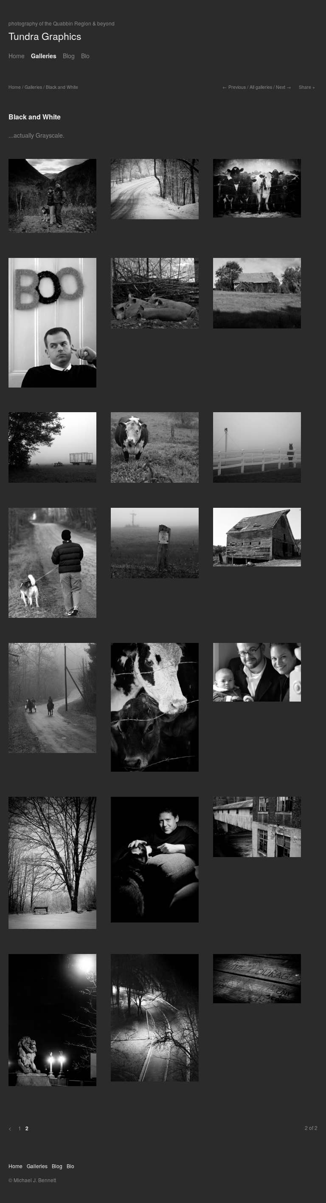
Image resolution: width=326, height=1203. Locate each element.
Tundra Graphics (45, 36)
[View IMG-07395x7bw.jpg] (52, 325)
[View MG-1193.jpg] (155, 192)
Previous (237, 87)
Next (280, 87)
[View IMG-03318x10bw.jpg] (257, 450)
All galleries (261, 87)
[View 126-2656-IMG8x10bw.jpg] (155, 450)
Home (16, 55)
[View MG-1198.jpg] (52, 866)
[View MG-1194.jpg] (257, 191)
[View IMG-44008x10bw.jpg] (155, 296)
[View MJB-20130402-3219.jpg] (155, 1020)
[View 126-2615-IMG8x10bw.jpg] (155, 546)
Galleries (43, 55)
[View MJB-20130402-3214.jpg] (52, 1023)
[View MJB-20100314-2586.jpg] (257, 830)
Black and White (62, 87)
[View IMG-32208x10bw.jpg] (52, 566)
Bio (85, 55)
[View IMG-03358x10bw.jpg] (52, 701)
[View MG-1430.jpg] (257, 540)
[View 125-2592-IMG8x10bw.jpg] (52, 450)
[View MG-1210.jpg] (155, 710)
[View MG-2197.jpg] (257, 981)
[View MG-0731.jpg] (155, 862)
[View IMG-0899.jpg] (257, 675)
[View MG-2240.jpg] (52, 199)
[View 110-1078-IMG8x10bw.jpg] (257, 296)
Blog (69, 55)
